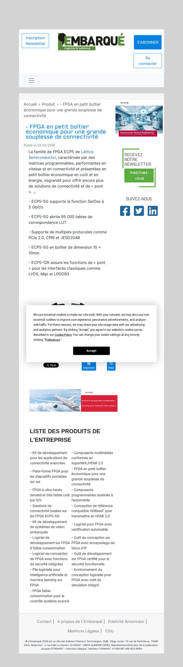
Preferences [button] (52, 339)
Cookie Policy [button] (63, 334)
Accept (91, 350)
